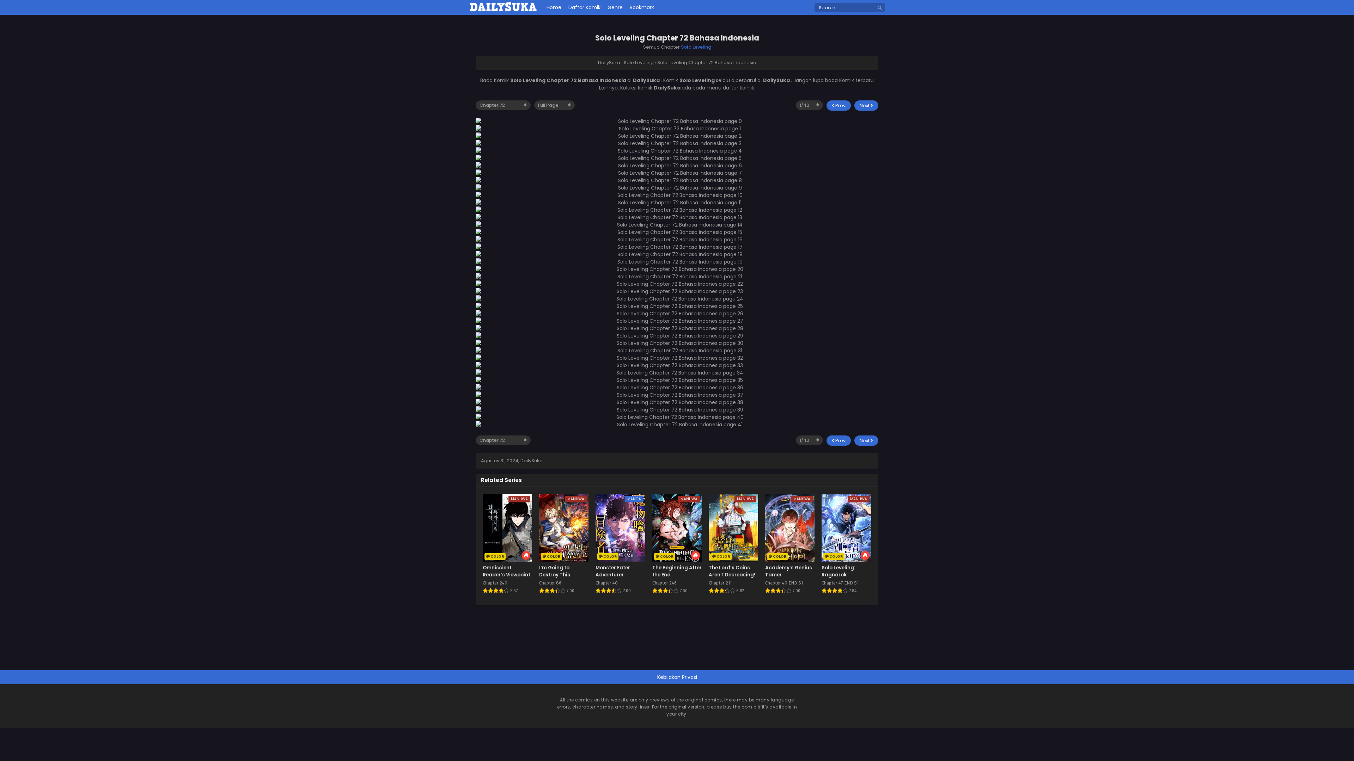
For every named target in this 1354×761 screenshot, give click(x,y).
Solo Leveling (696, 47)
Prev (840, 105)
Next (865, 105)
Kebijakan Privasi (677, 677)
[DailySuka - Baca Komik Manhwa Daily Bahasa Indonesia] (503, 10)
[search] (879, 8)
